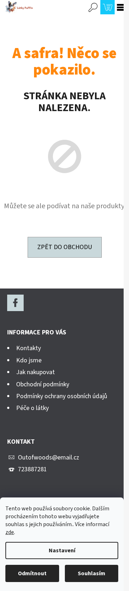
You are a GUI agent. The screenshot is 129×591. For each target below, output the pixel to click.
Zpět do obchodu (64, 247)
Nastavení (62, 550)
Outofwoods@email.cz (48, 457)
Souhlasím (91, 573)
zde (9, 532)
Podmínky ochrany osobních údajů (61, 396)
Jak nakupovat (35, 372)
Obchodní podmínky (42, 384)
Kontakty (28, 348)
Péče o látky (32, 408)
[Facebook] (15, 303)
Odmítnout (32, 573)
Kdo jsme (29, 360)
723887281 (32, 469)
